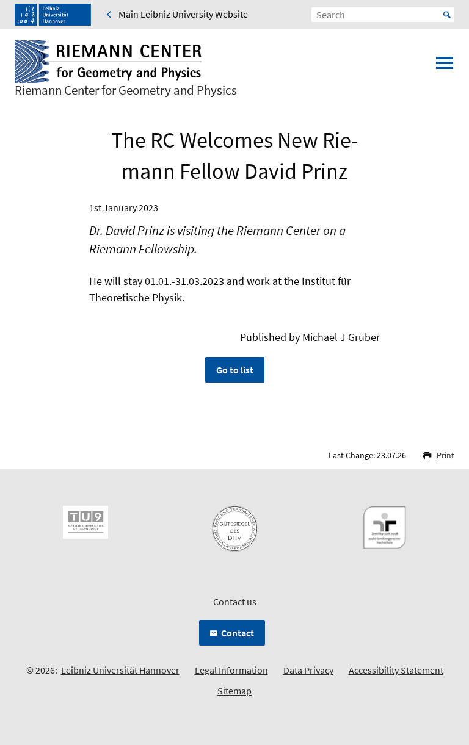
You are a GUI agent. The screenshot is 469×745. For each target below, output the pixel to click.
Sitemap (234, 691)
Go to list (234, 370)
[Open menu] (444, 66)
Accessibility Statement (396, 670)
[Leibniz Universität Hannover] (53, 15)
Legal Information (231, 670)
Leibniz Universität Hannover (120, 670)
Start (447, 14)
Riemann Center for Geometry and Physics (126, 90)
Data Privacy (308, 670)
